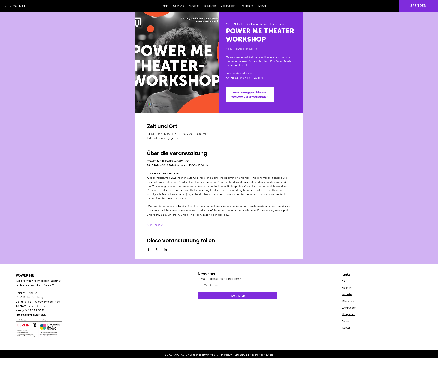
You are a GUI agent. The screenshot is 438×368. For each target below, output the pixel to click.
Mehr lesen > (155, 224)
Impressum (226, 355)
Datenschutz (241, 355)
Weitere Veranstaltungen (249, 97)
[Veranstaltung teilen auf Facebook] (148, 249)
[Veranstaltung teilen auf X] (157, 249)
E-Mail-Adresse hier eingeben (218, 278)
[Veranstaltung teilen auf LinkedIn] (165, 249)
